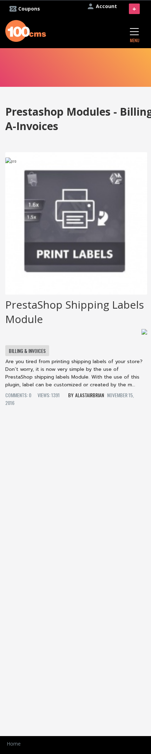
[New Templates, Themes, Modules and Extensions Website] (25, 30)
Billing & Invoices (27, 350)
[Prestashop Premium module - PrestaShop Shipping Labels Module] (76, 220)
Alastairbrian (89, 395)
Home (14, 743)
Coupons (29, 8)
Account (106, 6)
